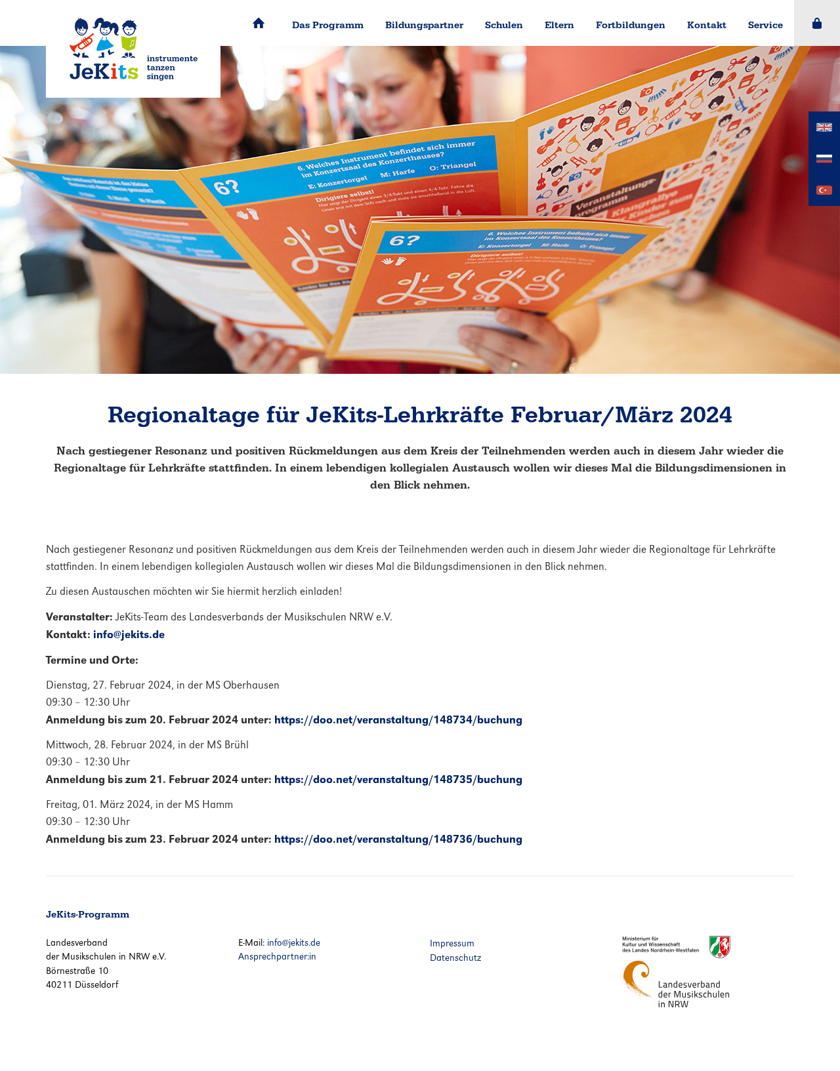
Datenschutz (455, 957)
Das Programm (328, 25)
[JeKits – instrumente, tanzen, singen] (133, 49)
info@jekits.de (293, 942)
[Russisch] (824, 158)
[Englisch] (824, 126)
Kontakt (706, 25)
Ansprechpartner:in (277, 956)
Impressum (452, 943)
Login (817, 23)
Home (259, 23)
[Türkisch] (824, 189)
